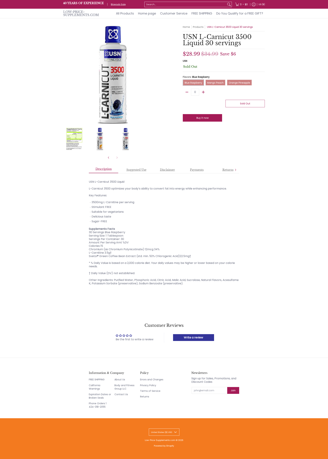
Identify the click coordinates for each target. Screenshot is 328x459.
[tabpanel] (164, 232)
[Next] (160, 74)
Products (198, 27)
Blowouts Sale (118, 4)
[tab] (103, 170)
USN (185, 61)
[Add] (203, 92)
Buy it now (202, 118)
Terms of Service (150, 391)
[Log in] (253, 4)
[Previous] (65, 74)
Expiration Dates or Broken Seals (100, 396)
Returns (144, 396)
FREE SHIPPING (97, 379)
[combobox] (185, 4)
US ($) (262, 4)
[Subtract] (187, 92)
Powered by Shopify (164, 445)
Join (233, 390)
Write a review (193, 337)
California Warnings (94, 387)
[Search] (229, 4)
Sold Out (245, 103)
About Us (119, 379)
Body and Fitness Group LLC (124, 387)
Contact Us (121, 394)
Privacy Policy (148, 385)
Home (186, 27)
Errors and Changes (151, 379)
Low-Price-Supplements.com (81, 13)
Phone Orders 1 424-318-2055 (97, 405)
